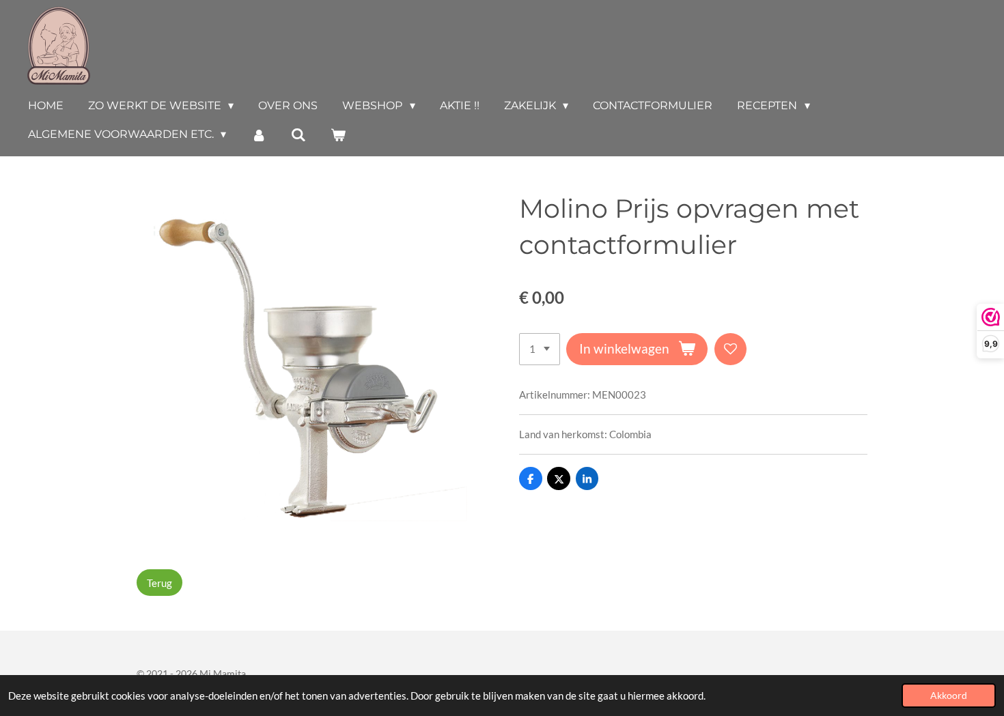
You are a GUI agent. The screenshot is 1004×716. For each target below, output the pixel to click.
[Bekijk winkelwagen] (338, 134)
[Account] (258, 134)
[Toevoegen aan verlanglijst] (730, 349)
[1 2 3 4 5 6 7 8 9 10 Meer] (539, 349)
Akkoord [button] (948, 695)
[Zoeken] (298, 134)
